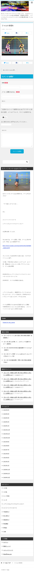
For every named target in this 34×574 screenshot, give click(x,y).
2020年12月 (6, 469)
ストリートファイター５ (10, 508)
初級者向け (6, 520)
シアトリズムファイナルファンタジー (13, 504)
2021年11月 (6, 434)
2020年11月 (6, 473)
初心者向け (6, 516)
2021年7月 (6, 449)
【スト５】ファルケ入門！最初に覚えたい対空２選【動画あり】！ (10, 70)
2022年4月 (6, 414)
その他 (5, 488)
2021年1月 (6, 465)
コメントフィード (8, 550)
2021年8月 (6, 445)
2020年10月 (6, 477)
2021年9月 (6, 441)
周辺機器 (5, 523)
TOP (7, 563)
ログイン (5, 542)
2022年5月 (6, 410)
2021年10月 (6, 438)
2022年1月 (6, 426)
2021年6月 (6, 453)
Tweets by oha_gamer (9, 322)
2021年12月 (6, 430)
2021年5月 (6, 457)
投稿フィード (7, 546)
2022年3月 (6, 418)
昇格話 (5, 527)
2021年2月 (6, 461)
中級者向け (6, 512)
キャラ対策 (6, 496)
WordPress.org (7, 554)
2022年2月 (6, 422)
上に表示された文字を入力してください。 (14, 122)
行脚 (4, 531)
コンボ (5, 500)
